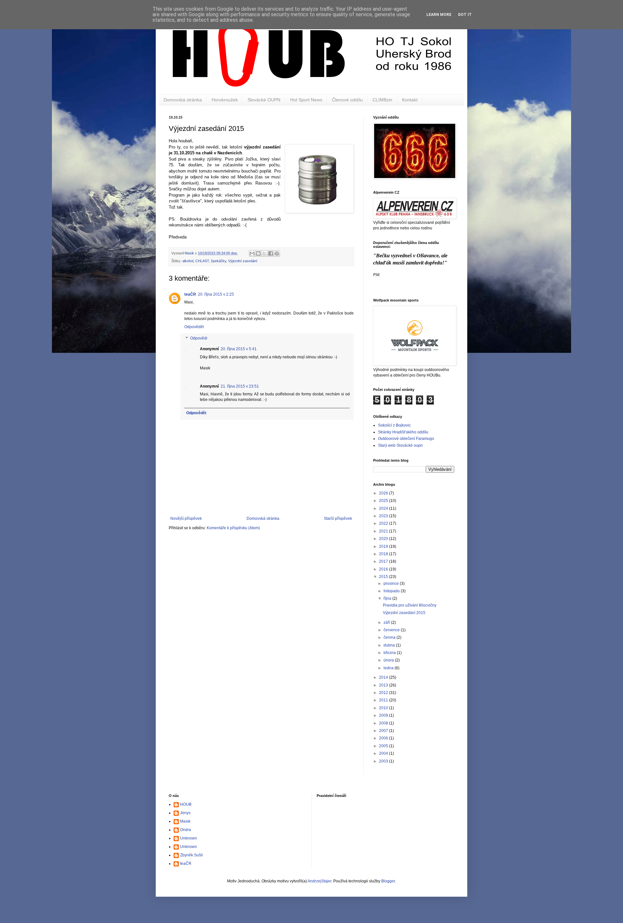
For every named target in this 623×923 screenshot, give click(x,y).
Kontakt (410, 99)
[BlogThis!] (258, 253)
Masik (185, 821)
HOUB (185, 804)
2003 (384, 761)
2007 (384, 730)
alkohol (187, 261)
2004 (384, 753)
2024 (384, 508)
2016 (384, 569)
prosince (392, 583)
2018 (384, 554)
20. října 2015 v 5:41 (239, 349)
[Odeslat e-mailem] (252, 253)
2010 (384, 708)
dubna (390, 645)
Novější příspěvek (186, 518)
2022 (384, 523)
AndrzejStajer (319, 881)
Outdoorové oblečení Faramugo (406, 438)
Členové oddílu (347, 99)
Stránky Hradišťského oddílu (403, 432)
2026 (384, 493)
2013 (384, 685)
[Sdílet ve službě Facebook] (270, 253)
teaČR (190, 294)
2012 (384, 692)
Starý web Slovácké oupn (400, 445)
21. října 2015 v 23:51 (240, 386)
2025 (384, 500)
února (389, 660)
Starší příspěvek (338, 518)
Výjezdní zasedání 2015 (404, 612)
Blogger (388, 881)
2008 (384, 723)
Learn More (438, 14)
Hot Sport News (306, 99)
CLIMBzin (382, 99)
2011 (384, 700)
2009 (384, 715)
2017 (384, 561)
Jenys (185, 813)
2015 (384, 576)
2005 (384, 746)
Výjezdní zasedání (242, 261)
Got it (465, 14)
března (390, 652)
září (387, 622)
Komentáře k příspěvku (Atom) (233, 528)
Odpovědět (194, 327)
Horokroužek (225, 99)
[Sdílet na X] (264, 253)
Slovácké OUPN (264, 99)
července (392, 630)
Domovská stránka (183, 99)
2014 (384, 677)
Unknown (188, 838)
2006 (384, 738)
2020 (384, 538)
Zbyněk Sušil (191, 855)
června (390, 637)
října (388, 598)
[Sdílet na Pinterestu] (277, 253)
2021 (384, 531)
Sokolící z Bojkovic (394, 425)
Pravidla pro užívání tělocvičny (409, 605)
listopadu (392, 591)
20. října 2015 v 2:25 (216, 294)
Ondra (185, 829)
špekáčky (218, 261)
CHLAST (202, 261)
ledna (389, 668)
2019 (384, 546)
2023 (384, 516)
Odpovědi (198, 338)
